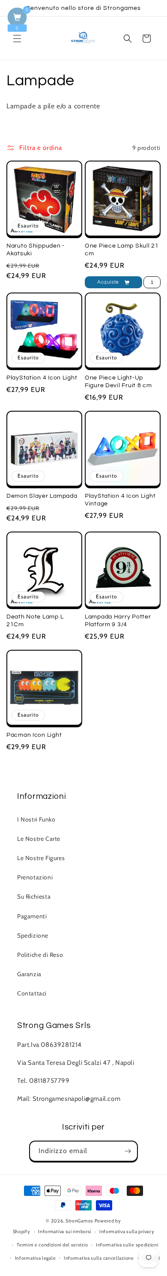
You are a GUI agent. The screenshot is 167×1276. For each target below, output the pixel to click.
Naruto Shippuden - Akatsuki (35, 249)
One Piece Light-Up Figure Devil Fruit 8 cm (118, 381)
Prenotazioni (35, 877)
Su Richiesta (34, 896)
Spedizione (32, 935)
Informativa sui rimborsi (64, 1231)
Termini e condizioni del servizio (52, 1245)
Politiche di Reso (40, 955)
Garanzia (29, 974)
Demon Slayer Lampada (41, 496)
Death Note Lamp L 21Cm (34, 620)
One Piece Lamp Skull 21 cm (122, 249)
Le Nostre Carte (38, 839)
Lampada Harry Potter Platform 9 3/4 (118, 620)
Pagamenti (32, 916)
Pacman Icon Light (34, 735)
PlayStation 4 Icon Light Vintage (120, 500)
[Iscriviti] (127, 1151)
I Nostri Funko (36, 819)
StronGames (79, 1221)
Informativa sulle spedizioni (127, 1245)
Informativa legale (35, 1258)
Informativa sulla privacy (127, 1231)
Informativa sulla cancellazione (99, 1258)
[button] (17, 38)
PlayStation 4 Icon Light (41, 377)
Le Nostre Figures (41, 858)
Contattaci (32, 993)
